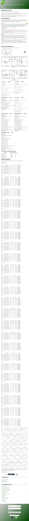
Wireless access (4, 495)
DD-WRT (5, 19)
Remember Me (11, 510)
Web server (3, 496)
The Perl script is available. (9, 470)
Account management (5, 479)
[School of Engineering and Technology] (12, 517)
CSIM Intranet (3, 7)
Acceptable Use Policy (5, 497)
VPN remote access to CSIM (6, 489)
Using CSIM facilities (5, 481)
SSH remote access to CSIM (6, 490)
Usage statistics (3, 109)
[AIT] (16, 517)
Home (2, 6)
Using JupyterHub (4, 486)
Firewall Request (4, 501)
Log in (14, 512)
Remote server (4, 492)
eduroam (2, 34)
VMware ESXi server (5, 491)
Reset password (4, 480)
